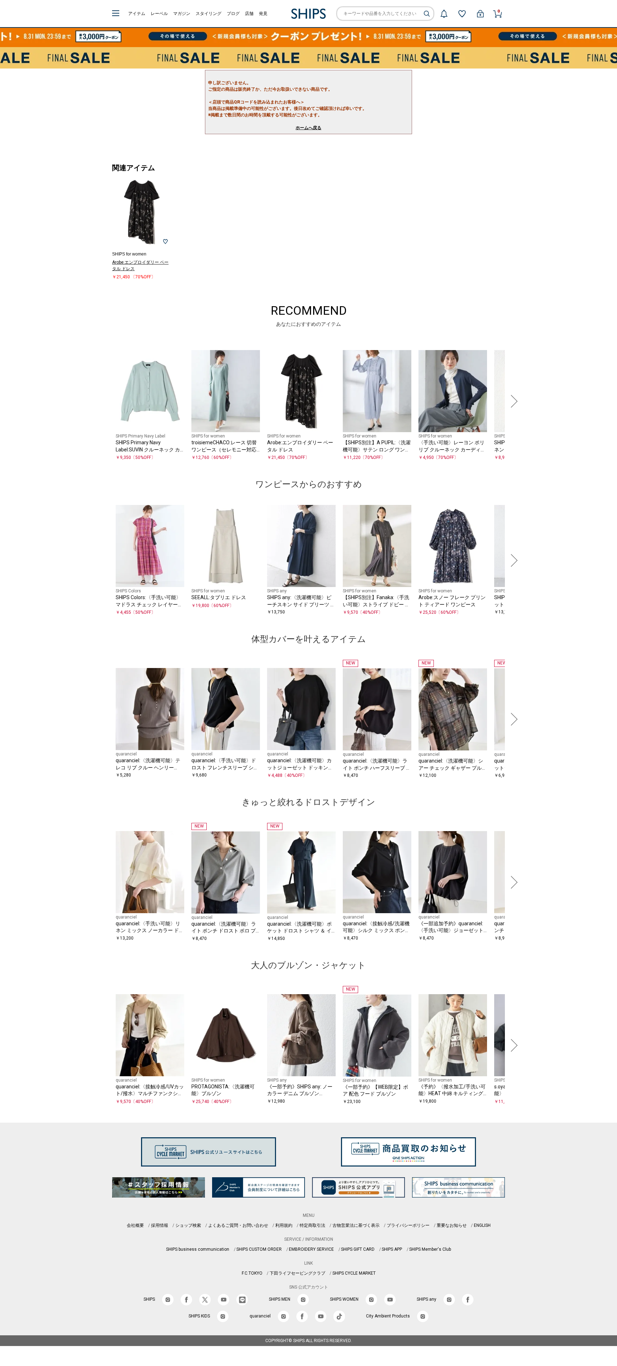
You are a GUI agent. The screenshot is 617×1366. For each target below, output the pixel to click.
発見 (263, 13)
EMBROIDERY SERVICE (311, 1249)
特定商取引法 (312, 1225)
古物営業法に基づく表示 (356, 1225)
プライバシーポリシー (408, 1225)
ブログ (233, 13)
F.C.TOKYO (252, 1273)
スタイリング (208, 13)
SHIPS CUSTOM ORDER (259, 1249)
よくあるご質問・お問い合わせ (238, 1225)
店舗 (249, 13)
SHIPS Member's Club (430, 1249)
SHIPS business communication (197, 1249)
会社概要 (135, 1225)
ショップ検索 (188, 1225)
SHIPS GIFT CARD (358, 1249)
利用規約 (283, 1225)
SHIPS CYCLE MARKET (354, 1273)
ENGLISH (482, 1225)
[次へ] (512, 401)
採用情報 (159, 1225)
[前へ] (104, 401)
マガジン (181, 13)
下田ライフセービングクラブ (297, 1273)
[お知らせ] (444, 13)
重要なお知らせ (452, 1225)
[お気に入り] (462, 13)
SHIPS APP (392, 1249)
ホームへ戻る (308, 127)
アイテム (136, 13)
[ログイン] (480, 13)
